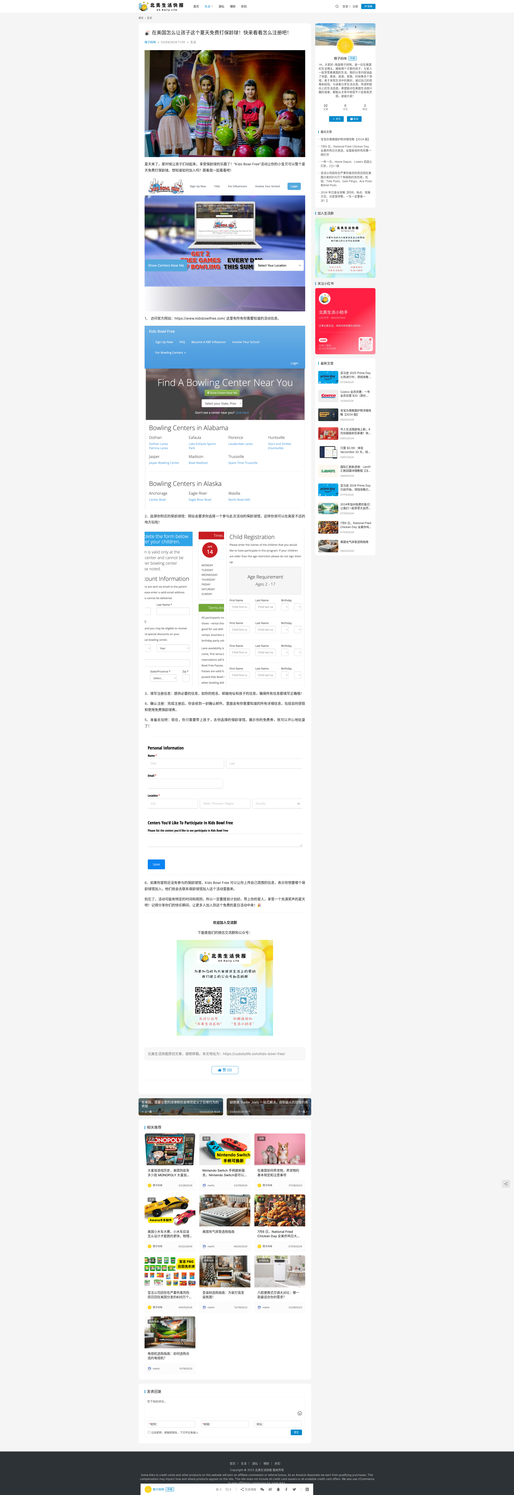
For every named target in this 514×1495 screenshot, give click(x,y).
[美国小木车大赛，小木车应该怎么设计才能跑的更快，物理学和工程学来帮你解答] (170, 1210)
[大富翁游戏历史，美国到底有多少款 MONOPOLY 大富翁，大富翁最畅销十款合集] (170, 1149)
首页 (196, 6)
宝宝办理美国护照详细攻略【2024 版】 (345, 139)
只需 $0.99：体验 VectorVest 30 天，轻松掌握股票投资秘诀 (355, 451)
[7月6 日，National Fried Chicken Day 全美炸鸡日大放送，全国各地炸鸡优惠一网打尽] (279, 1210)
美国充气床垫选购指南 (218, 1232)
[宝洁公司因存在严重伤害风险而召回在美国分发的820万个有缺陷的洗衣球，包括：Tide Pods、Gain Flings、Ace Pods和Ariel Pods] (170, 1271)
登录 (345, 6)
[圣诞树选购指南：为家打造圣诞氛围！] (224, 1271)
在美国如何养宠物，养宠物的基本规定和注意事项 (278, 1172)
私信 (356, 118)
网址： (261, 1424)
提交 (296, 1432)
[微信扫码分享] (262, 1489)
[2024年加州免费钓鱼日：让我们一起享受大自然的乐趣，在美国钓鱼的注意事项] (328, 508)
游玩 (221, 6)
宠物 (261, 1138)
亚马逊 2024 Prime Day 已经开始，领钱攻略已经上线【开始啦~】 (355, 489)
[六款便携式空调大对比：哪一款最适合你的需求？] (279, 1271)
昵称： (154, 1424)
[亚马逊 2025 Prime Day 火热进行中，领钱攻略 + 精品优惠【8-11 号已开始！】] (328, 377)
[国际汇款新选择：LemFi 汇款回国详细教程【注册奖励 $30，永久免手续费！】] (328, 471)
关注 (338, 118)
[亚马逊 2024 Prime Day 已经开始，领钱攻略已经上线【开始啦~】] (328, 489)
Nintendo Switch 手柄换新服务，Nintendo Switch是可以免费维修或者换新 (224, 1172)
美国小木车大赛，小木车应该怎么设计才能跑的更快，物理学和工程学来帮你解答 (168, 1234)
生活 (207, 6)
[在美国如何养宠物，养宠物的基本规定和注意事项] (279, 1149)
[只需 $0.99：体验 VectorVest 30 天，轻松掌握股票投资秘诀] (328, 452)
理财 (233, 6)
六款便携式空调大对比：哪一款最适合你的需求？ (278, 1295)
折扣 (244, 6)
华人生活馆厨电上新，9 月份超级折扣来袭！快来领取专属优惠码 (355, 433)
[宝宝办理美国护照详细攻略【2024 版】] (328, 414)
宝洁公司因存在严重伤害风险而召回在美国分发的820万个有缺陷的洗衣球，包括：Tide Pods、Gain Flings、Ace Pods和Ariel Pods (170, 1295)
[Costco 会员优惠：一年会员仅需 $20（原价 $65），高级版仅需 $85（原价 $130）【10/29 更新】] (328, 396)
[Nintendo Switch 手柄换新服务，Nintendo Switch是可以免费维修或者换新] (224, 1149)
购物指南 (209, 1260)
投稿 (369, 6)
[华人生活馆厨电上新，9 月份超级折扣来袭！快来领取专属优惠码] (328, 433)
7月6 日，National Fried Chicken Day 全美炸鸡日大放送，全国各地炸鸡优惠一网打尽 (278, 1234)
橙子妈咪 (150, 42)
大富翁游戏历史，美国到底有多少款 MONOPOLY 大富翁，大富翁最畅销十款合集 (169, 1172)
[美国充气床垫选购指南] (224, 1210)
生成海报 (250, 1489)
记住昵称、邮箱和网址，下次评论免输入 (174, 1432)
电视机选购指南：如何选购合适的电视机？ (168, 1356)
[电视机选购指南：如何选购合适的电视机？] (170, 1332)
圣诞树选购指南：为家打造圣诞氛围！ (223, 1295)
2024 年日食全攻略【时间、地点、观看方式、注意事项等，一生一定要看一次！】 (345, 196)
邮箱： (207, 1424)
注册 (355, 6)
